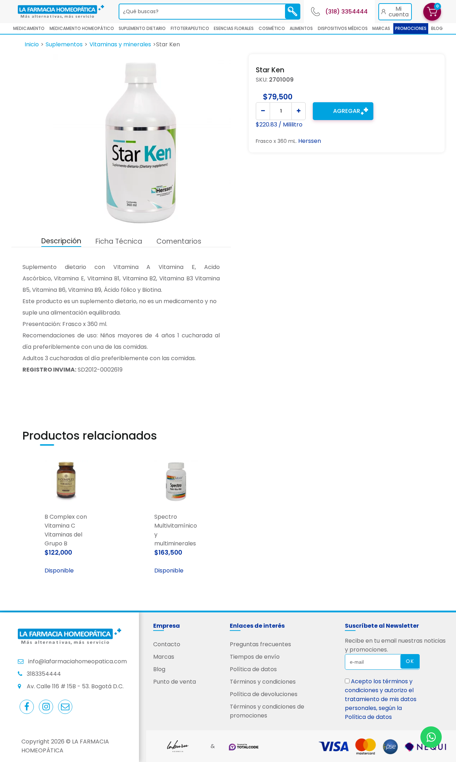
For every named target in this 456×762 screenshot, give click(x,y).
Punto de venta (174, 682)
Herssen (309, 141)
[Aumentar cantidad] (298, 111)
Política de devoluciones (263, 694)
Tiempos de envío (255, 657)
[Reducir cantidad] (263, 111)
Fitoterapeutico (190, 28)
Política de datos (253, 669)
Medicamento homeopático (82, 28)
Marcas (381, 28)
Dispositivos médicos (343, 28)
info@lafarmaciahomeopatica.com (77, 661)
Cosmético (272, 28)
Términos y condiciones (263, 682)
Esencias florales (234, 28)
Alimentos (301, 28)
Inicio (32, 44)
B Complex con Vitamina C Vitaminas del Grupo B (66, 530)
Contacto (166, 644)
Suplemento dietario (142, 28)
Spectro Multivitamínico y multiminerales (175, 530)
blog (437, 28)
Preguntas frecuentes (260, 644)
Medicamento (29, 28)
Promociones (410, 28)
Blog (159, 669)
